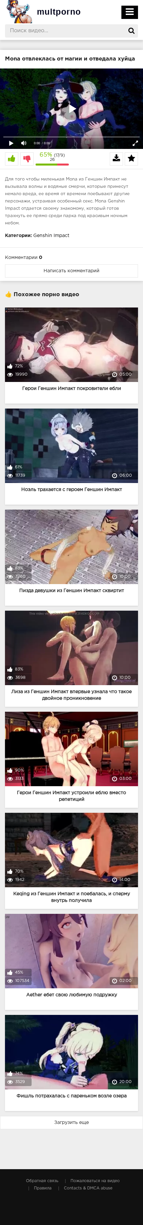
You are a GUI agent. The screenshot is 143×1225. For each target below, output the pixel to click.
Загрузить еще (71, 1123)
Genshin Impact (51, 236)
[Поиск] (131, 31)
